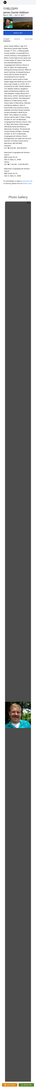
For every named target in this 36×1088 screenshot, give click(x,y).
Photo (17, 39)
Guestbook (30, 39)
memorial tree (27, 181)
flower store (27, 183)
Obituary (5, 39)
